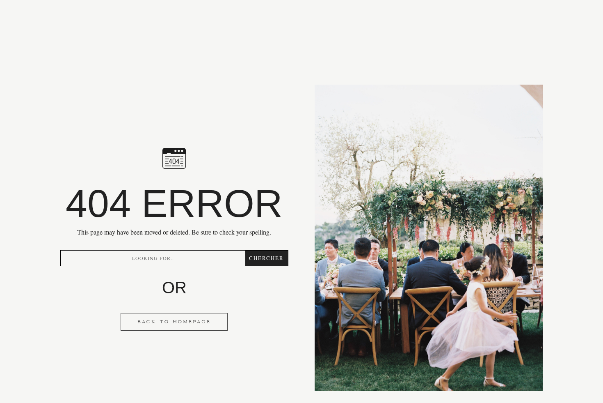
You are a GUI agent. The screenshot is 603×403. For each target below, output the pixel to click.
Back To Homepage (174, 321)
